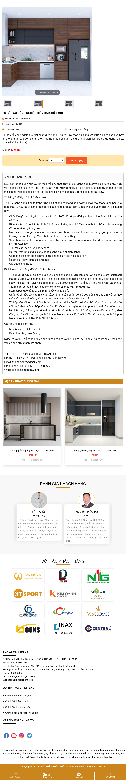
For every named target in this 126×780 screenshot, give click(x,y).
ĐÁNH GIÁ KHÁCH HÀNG (63, 484)
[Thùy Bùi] (87, 500)
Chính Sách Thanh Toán (17, 707)
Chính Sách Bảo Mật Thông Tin (21, 712)
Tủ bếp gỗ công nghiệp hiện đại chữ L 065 (32, 450)
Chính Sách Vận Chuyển (17, 695)
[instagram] (21, 735)
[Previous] (9, 51)
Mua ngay (77, 160)
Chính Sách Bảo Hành (16, 701)
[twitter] (29, 735)
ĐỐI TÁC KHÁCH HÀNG (63, 561)
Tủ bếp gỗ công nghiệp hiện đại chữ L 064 (94, 450)
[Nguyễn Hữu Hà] (39, 500)
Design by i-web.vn (95, 766)
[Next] (85, 51)
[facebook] (6, 735)
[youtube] (14, 735)
